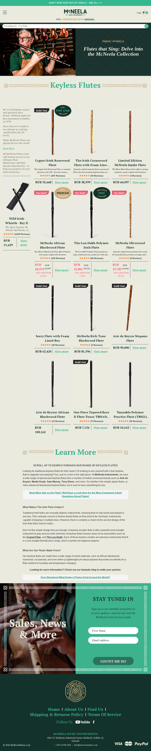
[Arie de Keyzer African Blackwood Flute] (52, 384)
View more (23, 242)
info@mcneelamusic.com (85, 744)
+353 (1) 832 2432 (63, 744)
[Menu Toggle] (5, 12)
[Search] (146, 26)
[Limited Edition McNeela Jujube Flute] (130, 132)
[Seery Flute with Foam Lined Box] (52, 308)
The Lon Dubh (55, 537)
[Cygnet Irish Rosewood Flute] (52, 132)
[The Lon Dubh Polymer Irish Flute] (91, 215)
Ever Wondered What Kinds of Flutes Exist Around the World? (75, 577)
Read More (8, 148)
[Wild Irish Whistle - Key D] (16, 196)
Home (54, 709)
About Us (73, 709)
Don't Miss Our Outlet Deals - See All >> (75, 3)
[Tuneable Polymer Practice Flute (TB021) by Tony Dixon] (130, 384)
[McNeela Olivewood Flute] (130, 215)
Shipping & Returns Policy (56, 714)
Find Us (95, 709)
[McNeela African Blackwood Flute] (52, 215)
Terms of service (104, 714)
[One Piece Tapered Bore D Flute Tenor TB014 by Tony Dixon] (91, 384)
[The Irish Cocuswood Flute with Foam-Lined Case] (91, 132)
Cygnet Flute (34, 537)
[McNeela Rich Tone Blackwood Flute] (91, 308)
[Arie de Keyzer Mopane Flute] (130, 308)
